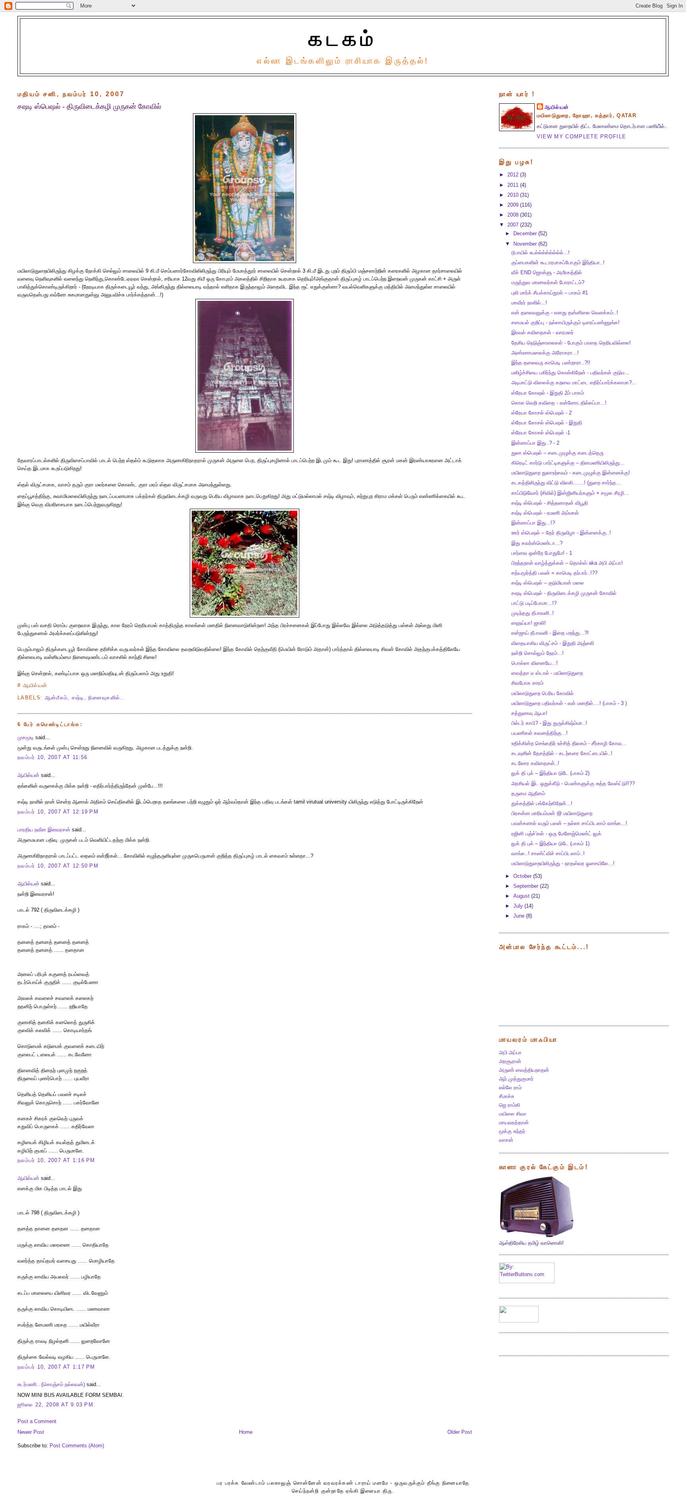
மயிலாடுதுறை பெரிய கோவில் (542, 693)
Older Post (459, 1432)
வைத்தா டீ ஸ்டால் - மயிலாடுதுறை (547, 673)
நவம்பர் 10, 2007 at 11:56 (53, 757)
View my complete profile (581, 136)
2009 (513, 205)
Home (245, 1432)
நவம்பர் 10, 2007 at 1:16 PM (56, 1160)
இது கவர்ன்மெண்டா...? (537, 543)
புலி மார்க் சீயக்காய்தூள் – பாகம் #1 (549, 293)
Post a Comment (36, 1421)
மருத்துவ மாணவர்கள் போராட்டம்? (547, 282)
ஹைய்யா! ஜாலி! (528, 623)
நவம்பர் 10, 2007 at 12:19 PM (57, 812)
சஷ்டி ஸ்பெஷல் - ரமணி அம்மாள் (545, 513)
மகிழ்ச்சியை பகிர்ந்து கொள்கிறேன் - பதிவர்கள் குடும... (570, 373)
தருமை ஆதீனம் (528, 793)
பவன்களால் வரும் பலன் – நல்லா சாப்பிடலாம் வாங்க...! (569, 823)
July (518, 906)
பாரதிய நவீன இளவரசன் (43, 830)
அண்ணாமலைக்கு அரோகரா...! (545, 353)
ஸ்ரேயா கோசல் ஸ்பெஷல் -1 (540, 433)
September (526, 886)
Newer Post (30, 1432)
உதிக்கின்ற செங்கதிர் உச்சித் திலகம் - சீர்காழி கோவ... (568, 743)
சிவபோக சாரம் (527, 683)
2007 (513, 225)
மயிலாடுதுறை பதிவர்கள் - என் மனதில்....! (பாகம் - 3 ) (569, 703)
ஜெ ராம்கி (509, 1105)
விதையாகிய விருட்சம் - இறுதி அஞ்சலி (552, 643)
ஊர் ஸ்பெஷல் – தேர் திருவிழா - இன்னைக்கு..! (561, 533)
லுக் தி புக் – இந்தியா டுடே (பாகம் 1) (550, 843)
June (519, 916)
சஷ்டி (78, 698)
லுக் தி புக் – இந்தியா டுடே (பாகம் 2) (550, 773)
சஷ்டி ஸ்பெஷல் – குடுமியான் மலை (547, 583)
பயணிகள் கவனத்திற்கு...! (539, 733)
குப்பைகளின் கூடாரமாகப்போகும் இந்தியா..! (558, 262)
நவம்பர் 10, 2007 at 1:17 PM (56, 1367)
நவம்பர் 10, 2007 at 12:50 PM (57, 866)
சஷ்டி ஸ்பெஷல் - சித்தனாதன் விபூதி (549, 503)
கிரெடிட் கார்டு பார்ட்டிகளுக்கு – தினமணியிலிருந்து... (567, 463)
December (525, 233)
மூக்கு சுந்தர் (512, 1131)
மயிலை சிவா (512, 1114)
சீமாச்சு (506, 1096)
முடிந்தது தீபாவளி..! (532, 613)
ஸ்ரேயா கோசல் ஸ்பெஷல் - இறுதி (546, 423)
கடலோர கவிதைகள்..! (535, 763)
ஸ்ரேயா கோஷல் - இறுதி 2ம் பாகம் (547, 393)
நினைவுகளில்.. (106, 698)
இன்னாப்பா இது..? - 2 (535, 443)
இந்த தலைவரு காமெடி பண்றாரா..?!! (550, 363)
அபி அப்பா (510, 1052)
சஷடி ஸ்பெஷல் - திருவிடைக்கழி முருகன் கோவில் (89, 106)
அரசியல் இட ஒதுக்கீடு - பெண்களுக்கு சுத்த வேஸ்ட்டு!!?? (573, 783)
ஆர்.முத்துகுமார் (516, 1079)
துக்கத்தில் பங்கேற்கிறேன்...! (541, 803)
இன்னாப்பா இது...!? (533, 523)
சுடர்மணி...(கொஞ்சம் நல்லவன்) (51, 1384)
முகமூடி (25, 737)
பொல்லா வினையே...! (534, 663)
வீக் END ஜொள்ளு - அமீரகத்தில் (546, 272)
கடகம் (342, 38)
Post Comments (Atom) (77, 1446)
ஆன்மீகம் (56, 698)
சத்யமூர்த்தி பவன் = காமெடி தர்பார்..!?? (554, 573)
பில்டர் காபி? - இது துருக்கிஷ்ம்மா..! (549, 723)
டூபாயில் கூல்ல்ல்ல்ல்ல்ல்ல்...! (540, 253)
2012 (513, 175)
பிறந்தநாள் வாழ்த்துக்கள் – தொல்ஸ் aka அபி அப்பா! (567, 563)
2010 (513, 195)
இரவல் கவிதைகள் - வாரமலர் (542, 332)
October (523, 876)
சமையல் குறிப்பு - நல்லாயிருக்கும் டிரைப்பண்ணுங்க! (565, 322)
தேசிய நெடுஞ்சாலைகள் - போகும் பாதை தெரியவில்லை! (571, 343)
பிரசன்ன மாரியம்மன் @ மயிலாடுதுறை (551, 813)
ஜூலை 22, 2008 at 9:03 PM (55, 1405)
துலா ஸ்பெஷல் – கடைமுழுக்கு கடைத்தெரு (557, 453)
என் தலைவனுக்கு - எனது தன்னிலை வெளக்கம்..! (564, 313)
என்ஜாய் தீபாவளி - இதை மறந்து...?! (550, 633)
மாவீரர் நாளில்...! (529, 303)
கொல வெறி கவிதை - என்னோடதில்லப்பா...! (559, 403)
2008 (513, 215)
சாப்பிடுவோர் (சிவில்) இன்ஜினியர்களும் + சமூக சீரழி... (570, 493)
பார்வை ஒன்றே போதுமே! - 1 (541, 553)
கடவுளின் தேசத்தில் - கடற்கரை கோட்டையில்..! (562, 753)
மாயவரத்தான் (514, 1122)
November (525, 244)
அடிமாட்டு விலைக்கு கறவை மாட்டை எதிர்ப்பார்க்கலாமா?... (573, 382)
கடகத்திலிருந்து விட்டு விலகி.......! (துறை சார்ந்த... (566, 483)
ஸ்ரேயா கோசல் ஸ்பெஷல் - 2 (541, 413)
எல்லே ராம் (510, 1087)
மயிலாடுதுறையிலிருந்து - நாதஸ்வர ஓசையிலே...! (563, 863)
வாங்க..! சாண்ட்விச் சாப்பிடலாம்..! (548, 853)
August (522, 896)
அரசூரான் (510, 1061)
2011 (513, 185)
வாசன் (506, 1140)
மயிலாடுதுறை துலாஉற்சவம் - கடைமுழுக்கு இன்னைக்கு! (570, 473)
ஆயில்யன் (28, 775)
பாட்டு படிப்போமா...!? (534, 603)
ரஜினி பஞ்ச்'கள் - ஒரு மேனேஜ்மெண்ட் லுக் (556, 834)
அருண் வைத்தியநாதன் (524, 1070)
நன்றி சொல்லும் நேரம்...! (537, 653)
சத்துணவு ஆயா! (529, 713)
